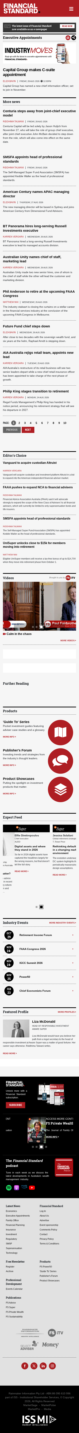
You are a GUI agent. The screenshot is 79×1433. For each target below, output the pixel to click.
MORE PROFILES (66, 988)
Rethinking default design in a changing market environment (57, 850)
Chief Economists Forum (35, 966)
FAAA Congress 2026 (32, 925)
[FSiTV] (70, 578)
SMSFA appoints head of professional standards (36, 518)
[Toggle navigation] (71, 8)
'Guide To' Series (16, 722)
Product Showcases (18, 779)
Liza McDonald (43, 998)
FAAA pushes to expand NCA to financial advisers (38, 487)
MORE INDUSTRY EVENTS (62, 899)
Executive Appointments (22, 37)
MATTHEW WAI (10, 555)
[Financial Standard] (22, 8)
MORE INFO (9, 737)
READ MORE (9, 871)
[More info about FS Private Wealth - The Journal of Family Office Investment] (64, 1106)
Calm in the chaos (19, 633)
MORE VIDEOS (67, 640)
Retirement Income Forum (35, 911)
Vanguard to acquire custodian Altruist (30, 462)
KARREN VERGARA (12, 471)
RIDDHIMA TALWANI (12, 495)
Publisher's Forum (17, 750)
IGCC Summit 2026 (31, 939)
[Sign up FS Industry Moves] (39, 53)
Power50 (24, 953)
